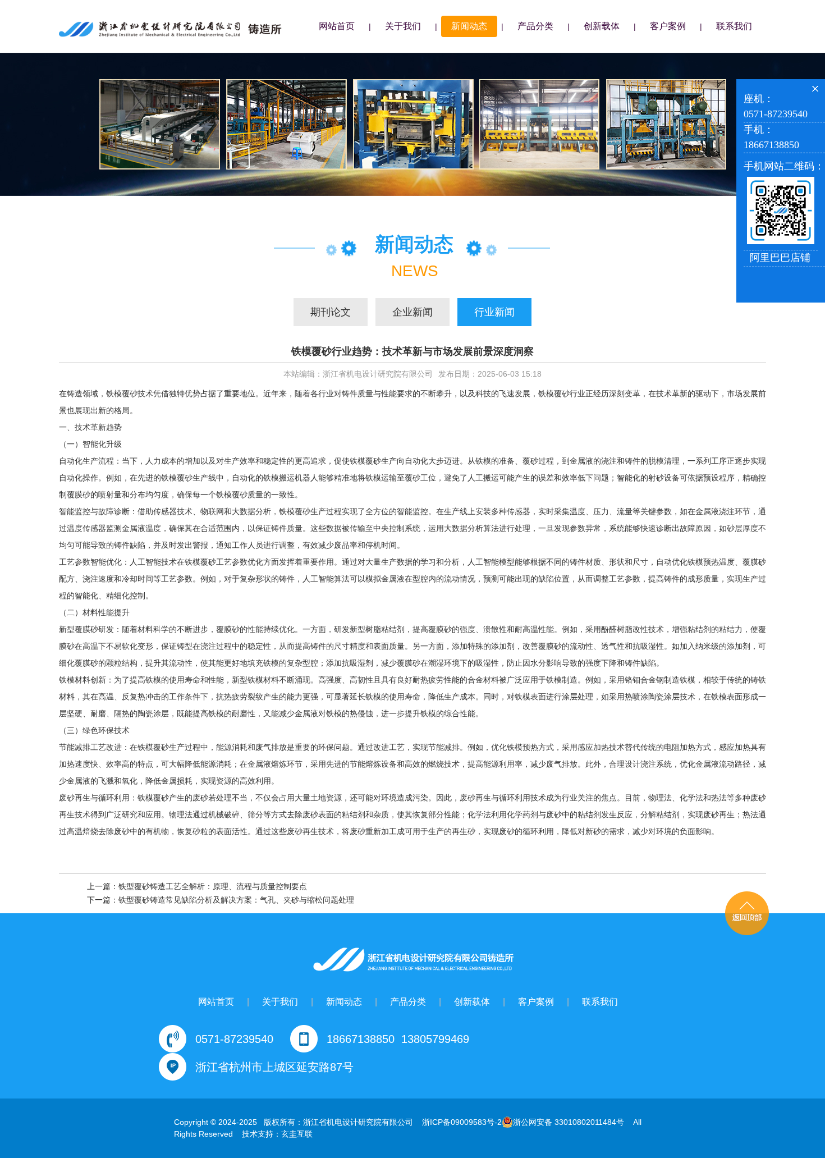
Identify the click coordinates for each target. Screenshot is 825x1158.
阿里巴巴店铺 (780, 257)
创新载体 (602, 26)
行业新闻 (494, 312)
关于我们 (403, 26)
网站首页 (337, 26)
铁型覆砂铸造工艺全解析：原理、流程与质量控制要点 (212, 886)
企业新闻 (412, 312)
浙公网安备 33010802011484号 (568, 1122)
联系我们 (734, 26)
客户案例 (668, 26)
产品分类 (535, 26)
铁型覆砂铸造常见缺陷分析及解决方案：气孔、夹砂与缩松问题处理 (236, 899)
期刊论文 (330, 312)
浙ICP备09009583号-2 (462, 1122)
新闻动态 (469, 26)
